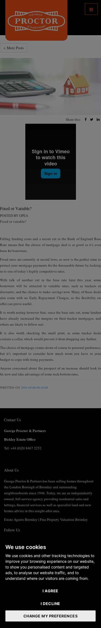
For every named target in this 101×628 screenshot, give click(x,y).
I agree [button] (50, 590)
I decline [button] (50, 603)
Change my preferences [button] (50, 616)
